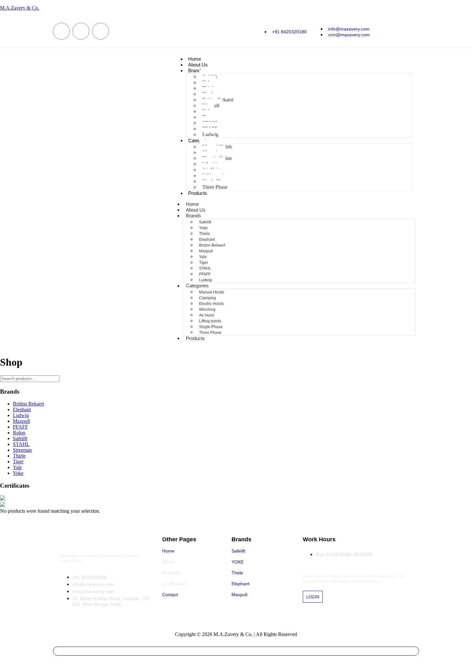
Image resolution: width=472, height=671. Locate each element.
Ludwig (210, 134)
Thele (237, 572)
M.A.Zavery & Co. (19, 8)
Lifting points (210, 321)
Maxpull (206, 251)
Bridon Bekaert (212, 245)
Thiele (204, 233)
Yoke (203, 228)
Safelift (205, 222)
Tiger (203, 262)
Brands (195, 70)
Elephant (207, 239)
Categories (197, 285)
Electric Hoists (211, 303)
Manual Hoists (211, 292)
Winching (207, 309)
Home (194, 59)
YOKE (238, 561)
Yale (203, 257)
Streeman (22, 450)
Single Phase (211, 327)
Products (197, 193)
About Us (198, 64)
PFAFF (205, 274)
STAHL (205, 268)
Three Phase (214, 187)
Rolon (19, 432)
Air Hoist (206, 315)
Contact (170, 594)
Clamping (207, 298)
